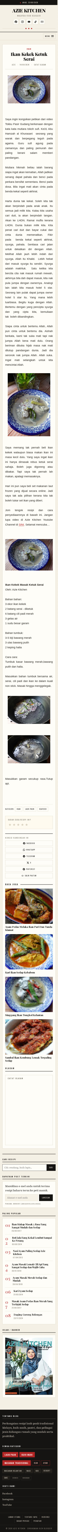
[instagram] (22, 21)
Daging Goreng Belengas (28, 1314)
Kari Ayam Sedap (23, 1290)
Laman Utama (14, 1517)
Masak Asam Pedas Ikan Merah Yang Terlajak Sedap (32, 1303)
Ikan (29, 49)
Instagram (8, 1499)
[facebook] (16, 21)
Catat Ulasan (40, 65)
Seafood (43, 809)
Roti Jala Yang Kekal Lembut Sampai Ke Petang (32, 1239)
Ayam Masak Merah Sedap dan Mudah (30, 1279)
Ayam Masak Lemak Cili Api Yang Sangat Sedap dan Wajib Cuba (30, 1266)
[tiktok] (35, 21)
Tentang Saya (31, 1517)
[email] (42, 21)
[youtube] (29, 21)
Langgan (46, 1197)
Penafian (37, 1521)
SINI (21, 524)
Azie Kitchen (29, 10)
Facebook (7, 1493)
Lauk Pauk (30, 809)
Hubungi (46, 1517)
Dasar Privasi (23, 1521)
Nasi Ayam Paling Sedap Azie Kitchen (29, 1252)
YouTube (7, 1504)
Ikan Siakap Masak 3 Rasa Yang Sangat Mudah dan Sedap (29, 1226)
